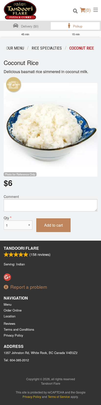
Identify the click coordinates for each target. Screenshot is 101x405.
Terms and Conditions (19, 329)
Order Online (13, 310)
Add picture (13, 84)
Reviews (9, 323)
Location (9, 316)
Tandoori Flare (21, 248)
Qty (7, 217)
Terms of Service (59, 396)
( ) (88, 9)
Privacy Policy (13, 335)
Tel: (16, 360)
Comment (11, 196)
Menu (8, 304)
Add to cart (53, 225)
